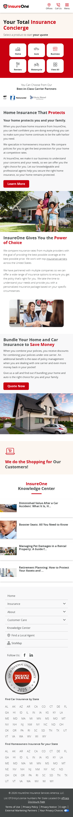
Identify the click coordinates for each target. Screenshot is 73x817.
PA (22, 730)
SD (43, 730)
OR (14, 730)
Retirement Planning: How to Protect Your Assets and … (44, 569)
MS (47, 718)
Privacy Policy (30, 807)
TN (50, 730)
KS (47, 712)
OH (61, 724)
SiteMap (17, 643)
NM (30, 724)
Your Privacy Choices (51, 810)
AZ (21, 706)
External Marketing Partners (21, 810)
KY (54, 712)
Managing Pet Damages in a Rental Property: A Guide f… (42, 547)
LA (61, 712)
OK (7, 730)
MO (55, 718)
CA (36, 706)
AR (28, 706)
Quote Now (16, 386)
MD (15, 718)
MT (63, 718)
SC (35, 730)
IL (27, 712)
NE (7, 769)
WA (21, 736)
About (11, 612)
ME (7, 718)
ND (53, 724)
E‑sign (62, 807)
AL (6, 706)
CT (51, 706)
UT (65, 730)
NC (45, 724)
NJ (22, 724)
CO (43, 706)
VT (6, 736)
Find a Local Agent (23, 635)
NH (15, 724)
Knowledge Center (19, 628)
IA (40, 712)
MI (31, 718)
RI (29, 730)
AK (13, 706)
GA (7, 712)
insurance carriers (57, 258)
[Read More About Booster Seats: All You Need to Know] (8, 530)
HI (14, 712)
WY (44, 736)
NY (38, 724)
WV (29, 736)
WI (36, 736)
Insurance (13, 604)
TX (57, 730)
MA (23, 718)
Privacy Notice (49, 807)
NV (7, 724)
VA (13, 736)
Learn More (16, 184)
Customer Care (17, 620)
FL (65, 706)
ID (21, 712)
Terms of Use (12, 807)
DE (58, 706)
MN (39, 718)
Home (11, 596)
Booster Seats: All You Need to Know (43, 524)
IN (33, 712)
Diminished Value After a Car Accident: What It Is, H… (38, 504)
